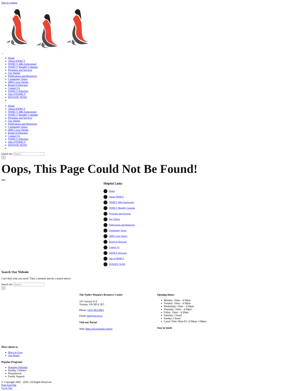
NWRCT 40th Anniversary (121, 202)
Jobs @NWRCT (116, 258)
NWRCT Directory (118, 253)
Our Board (13, 355)
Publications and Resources (122, 225)
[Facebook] (160, 336)
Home (112, 191)
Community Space (117, 230)
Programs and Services (120, 213)
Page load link (8, 385)
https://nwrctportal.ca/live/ (99, 328)
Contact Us (114, 247)
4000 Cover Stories (118, 236)
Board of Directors (118, 242)
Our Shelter (114, 219)
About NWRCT (116, 197)
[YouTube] (177, 336)
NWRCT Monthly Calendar (122, 208)
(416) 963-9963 (95, 310)
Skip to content (9, 2)
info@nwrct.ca (95, 315)
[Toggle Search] (2, 52)
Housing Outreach (17, 367)
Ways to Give (15, 352)
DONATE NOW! (117, 264)
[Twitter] (169, 336)
